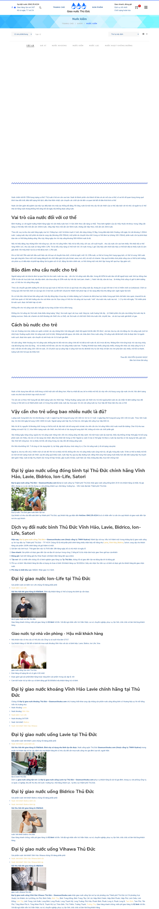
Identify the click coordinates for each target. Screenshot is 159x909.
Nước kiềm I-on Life (19, 588)
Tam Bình (129, 901)
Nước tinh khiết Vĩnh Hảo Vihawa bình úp (27, 862)
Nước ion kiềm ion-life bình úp (33, 115)
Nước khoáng (59, 46)
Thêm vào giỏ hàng (33, 104)
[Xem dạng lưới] (143, 34)
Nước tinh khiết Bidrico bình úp (23, 804)
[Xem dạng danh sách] (147, 34)
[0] (137, 8)
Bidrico (120, 542)
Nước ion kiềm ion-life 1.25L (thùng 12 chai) (79, 57)
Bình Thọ (55, 898)
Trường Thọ (91, 904)
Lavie (106, 542)
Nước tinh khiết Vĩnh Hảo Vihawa (24, 726)
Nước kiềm (78, 46)
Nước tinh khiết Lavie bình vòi (23, 744)
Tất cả (30, 46)
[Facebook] (12, 7)
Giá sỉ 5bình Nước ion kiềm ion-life (33, 57)
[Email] (15, 7)
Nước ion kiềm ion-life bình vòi (79, 115)
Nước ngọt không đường (118, 46)
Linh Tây (20, 901)
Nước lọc (94, 46)
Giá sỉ (43, 46)
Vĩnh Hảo (113, 542)
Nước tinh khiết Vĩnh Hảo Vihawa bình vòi (27, 858)
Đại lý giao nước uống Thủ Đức (32, 539)
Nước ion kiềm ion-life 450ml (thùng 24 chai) (126, 57)
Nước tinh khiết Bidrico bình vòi (23, 801)
